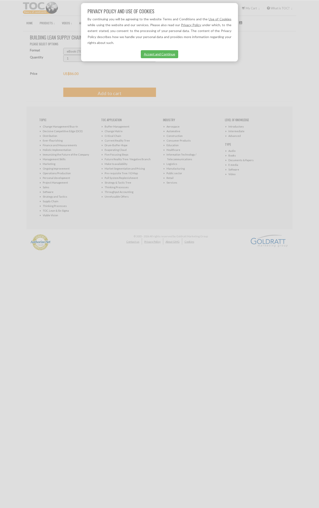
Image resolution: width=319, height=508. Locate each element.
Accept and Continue (159, 54)
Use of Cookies (220, 19)
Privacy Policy (191, 25)
